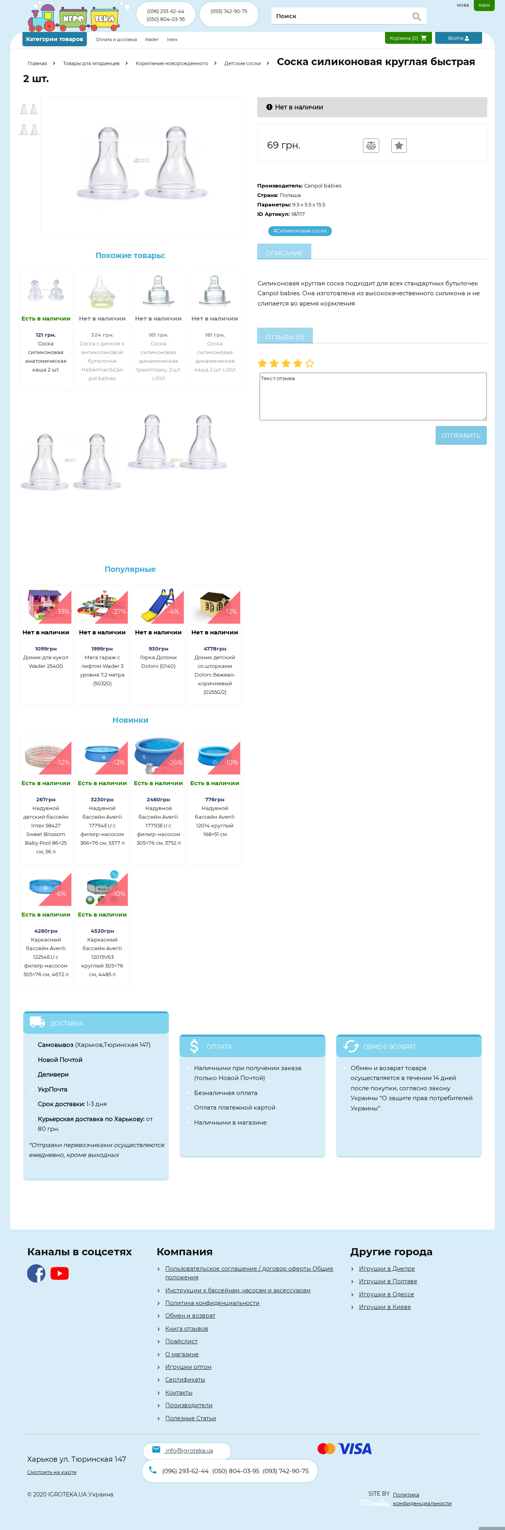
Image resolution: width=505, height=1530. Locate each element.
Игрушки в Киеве (385, 1307)
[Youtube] (61, 1280)
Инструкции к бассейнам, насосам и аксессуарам (237, 1290)
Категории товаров (54, 39)
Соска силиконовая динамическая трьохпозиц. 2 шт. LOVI (158, 360)
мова (463, 5)
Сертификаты (185, 1379)
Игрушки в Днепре (387, 1268)
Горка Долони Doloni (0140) (158, 661)
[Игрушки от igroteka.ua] (79, 30)
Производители (189, 1405)
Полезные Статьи (190, 1418)
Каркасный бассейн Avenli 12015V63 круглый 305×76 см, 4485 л (102, 956)
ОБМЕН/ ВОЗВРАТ (389, 1046)
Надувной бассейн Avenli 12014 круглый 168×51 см (215, 821)
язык (484, 5)
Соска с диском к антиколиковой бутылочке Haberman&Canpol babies (102, 360)
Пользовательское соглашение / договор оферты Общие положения (249, 1273)
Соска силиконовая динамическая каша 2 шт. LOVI (215, 356)
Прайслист (181, 1341)
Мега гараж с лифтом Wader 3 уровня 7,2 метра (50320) (102, 670)
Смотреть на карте (52, 1472)
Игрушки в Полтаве (388, 1281)
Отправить (461, 435)
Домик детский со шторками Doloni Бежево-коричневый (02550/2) (215, 674)
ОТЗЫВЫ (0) (285, 337)
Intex (172, 39)
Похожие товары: (130, 255)
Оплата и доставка (117, 39)
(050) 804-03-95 (166, 19)
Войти (456, 38)
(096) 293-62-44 (165, 11)
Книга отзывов (186, 1328)
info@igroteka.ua (189, 1450)
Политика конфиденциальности (212, 1303)
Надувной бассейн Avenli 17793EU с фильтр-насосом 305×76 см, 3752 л (159, 825)
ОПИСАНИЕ (284, 253)
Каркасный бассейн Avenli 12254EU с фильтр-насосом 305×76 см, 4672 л (46, 956)
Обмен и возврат (190, 1315)
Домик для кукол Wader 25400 (45, 661)
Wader (152, 39)
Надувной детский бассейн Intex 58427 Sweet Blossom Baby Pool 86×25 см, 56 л (46, 830)
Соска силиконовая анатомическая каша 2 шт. (46, 356)
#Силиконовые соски (300, 231)
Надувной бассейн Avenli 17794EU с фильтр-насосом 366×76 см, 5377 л (102, 825)
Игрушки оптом (188, 1367)
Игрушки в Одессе (386, 1294)
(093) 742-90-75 (229, 11)
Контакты (179, 1392)
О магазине (182, 1354)
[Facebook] (38, 1280)
